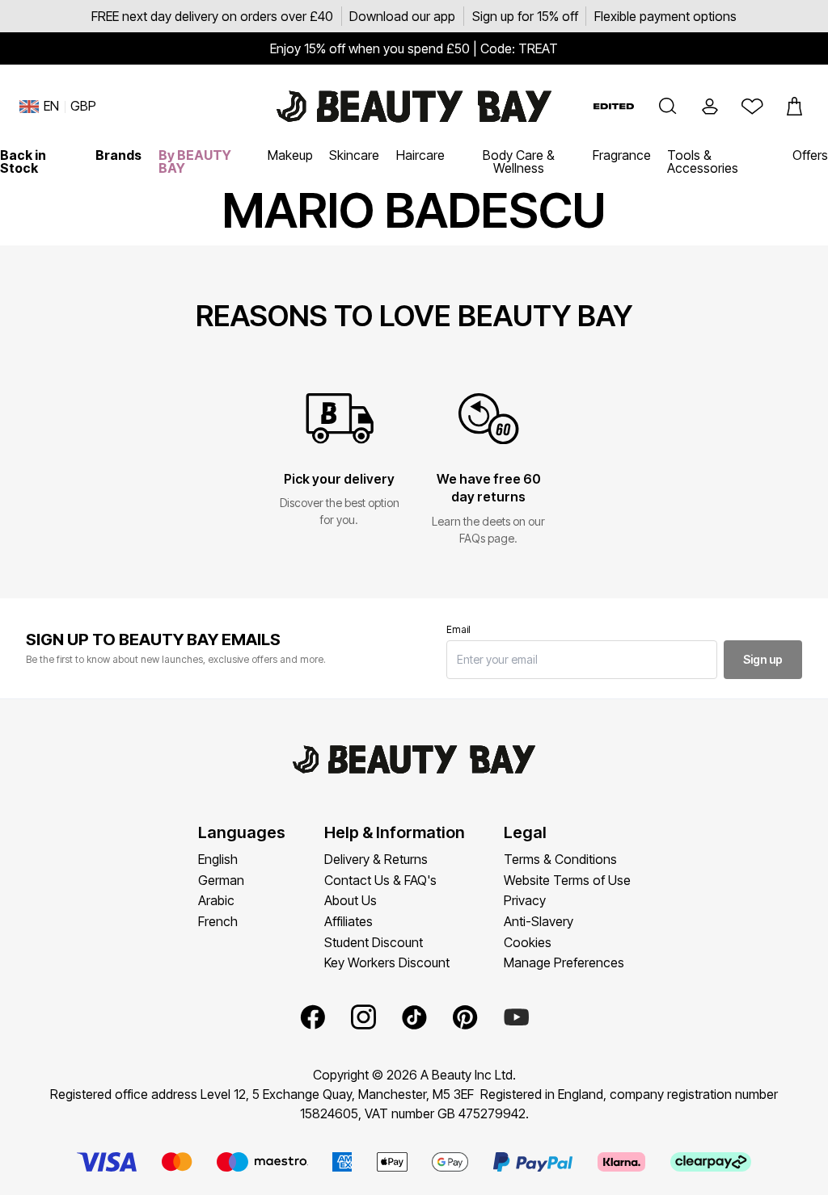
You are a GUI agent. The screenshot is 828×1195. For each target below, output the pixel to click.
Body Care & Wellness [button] (519, 161)
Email (458, 629)
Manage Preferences (564, 962)
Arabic (216, 900)
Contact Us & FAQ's (380, 880)
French (218, 921)
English (218, 859)
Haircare (420, 155)
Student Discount (373, 942)
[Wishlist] (752, 106)
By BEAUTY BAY (194, 161)
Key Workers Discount (387, 962)
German (221, 880)
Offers (810, 155)
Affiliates (348, 921)
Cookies (527, 942)
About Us (350, 900)
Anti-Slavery (538, 921)
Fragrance (622, 155)
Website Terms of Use (567, 880)
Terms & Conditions (560, 859)
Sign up (763, 659)
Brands (118, 155)
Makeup (290, 155)
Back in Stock (23, 161)
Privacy (525, 900)
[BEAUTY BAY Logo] (414, 106)
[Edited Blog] (614, 106)
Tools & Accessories (702, 161)
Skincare (354, 155)
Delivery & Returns (376, 859)
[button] (667, 106)
